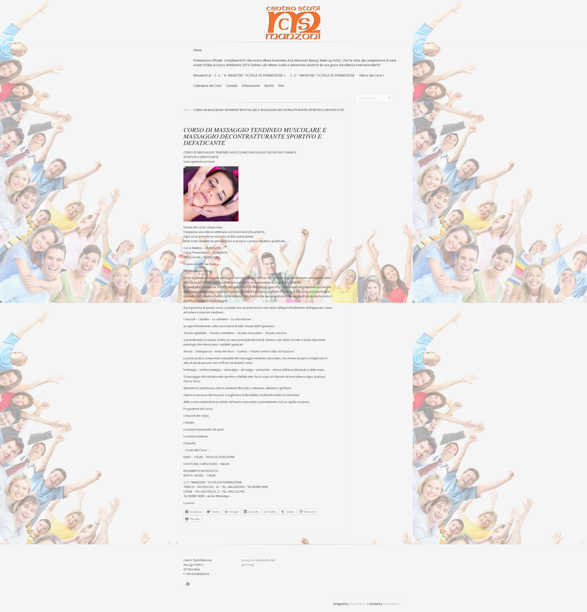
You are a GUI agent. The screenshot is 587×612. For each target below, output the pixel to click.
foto (281, 86)
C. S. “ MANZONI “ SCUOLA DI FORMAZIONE (322, 75)
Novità (269, 86)
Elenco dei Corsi (371, 75)
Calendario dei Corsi (207, 86)
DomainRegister (392, 604)
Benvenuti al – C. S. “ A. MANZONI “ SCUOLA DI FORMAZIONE (239, 75)
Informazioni (251, 86)
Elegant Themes (357, 604)
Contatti (231, 86)
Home (197, 50)
